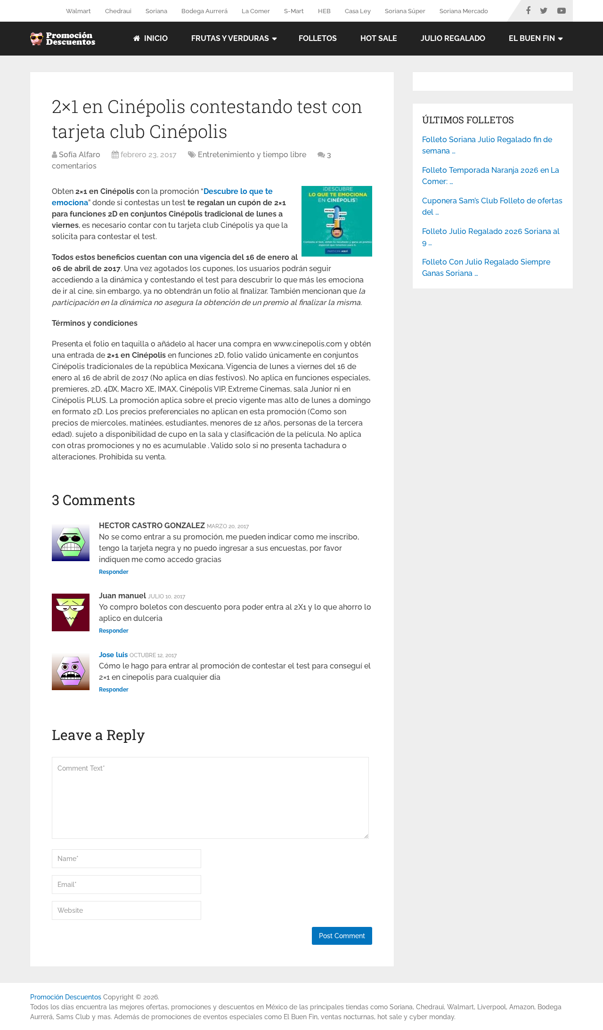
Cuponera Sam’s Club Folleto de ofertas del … (492, 206)
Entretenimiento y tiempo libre (252, 154)
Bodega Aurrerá (204, 11)
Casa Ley (358, 11)
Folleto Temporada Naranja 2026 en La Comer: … (490, 176)
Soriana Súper (405, 11)
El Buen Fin (532, 38)
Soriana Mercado (464, 11)
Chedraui (118, 11)
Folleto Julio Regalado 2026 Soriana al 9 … (491, 237)
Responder (114, 572)
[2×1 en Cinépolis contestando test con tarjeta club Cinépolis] (337, 253)
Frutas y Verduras (230, 38)
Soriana (156, 11)
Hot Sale (378, 38)
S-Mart (294, 11)
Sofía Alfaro (79, 154)
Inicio (155, 38)
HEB (324, 11)
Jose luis (113, 655)
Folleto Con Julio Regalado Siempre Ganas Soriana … (486, 268)
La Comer (256, 11)
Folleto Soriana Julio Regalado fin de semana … (487, 145)
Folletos (318, 38)
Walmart (78, 11)
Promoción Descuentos (65, 997)
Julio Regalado (453, 38)
